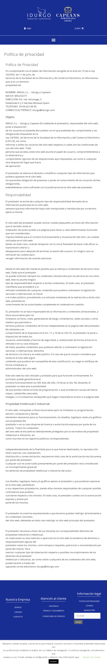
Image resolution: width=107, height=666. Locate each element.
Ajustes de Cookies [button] (92, 657)
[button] (53, 40)
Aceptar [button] (53, 661)
